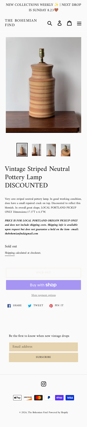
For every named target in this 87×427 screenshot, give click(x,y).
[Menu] (79, 23)
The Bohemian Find (21, 23)
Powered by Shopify (58, 412)
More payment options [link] (43, 295)
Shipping (10, 252)
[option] (22, 150)
